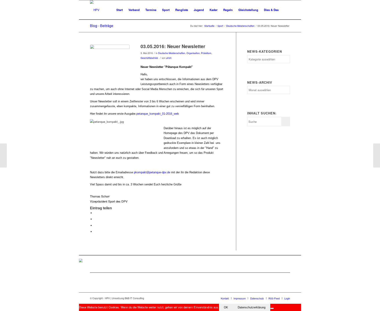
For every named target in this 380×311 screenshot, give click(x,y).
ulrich (169, 58)
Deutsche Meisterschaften (240, 25)
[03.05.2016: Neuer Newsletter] (110, 64)
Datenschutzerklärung (251, 307)
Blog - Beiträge (101, 25)
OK (226, 307)
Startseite (209, 25)
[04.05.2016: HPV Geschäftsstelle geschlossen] (376, 155)
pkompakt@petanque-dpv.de (152, 172)
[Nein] (272, 308)
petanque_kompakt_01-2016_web (157, 113)
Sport (220, 25)
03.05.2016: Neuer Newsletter (173, 46)
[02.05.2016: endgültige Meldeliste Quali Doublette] (3, 155)
